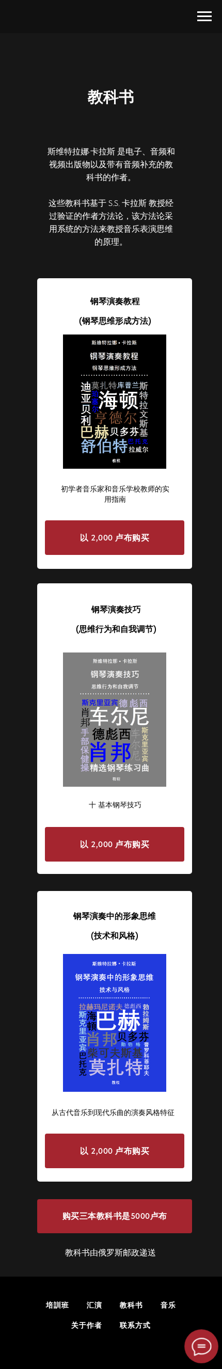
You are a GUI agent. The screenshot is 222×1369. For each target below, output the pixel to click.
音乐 (168, 1305)
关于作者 (86, 1325)
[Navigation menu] (204, 16)
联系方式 (135, 1325)
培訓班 (57, 1305)
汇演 (94, 1305)
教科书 (131, 1305)
